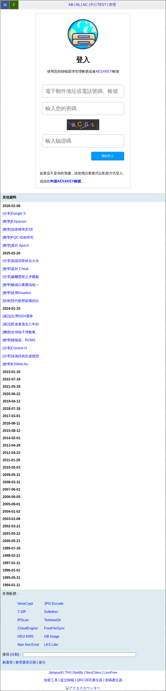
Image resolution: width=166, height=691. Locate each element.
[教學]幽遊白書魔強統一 (21, 285)
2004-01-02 (11, 511)
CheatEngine (28, 628)
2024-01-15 (11, 308)
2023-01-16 (11, 372)
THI (68, 672)
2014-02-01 (11, 438)
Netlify (78, 672)
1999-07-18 (11, 548)
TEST (101, 4)
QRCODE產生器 (89, 680)
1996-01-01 (11, 570)
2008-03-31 (11, 482)
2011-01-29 (11, 460)
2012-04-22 (11, 453)
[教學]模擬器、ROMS (19, 340)
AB (71, 4)
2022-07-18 (11, 379)
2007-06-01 (11, 489)
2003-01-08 (11, 519)
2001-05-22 (11, 533)
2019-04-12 (11, 401)
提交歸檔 (67, 680)
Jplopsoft (55, 672)
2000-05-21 (11, 541)
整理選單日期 (25, 662)
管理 (112, 4)
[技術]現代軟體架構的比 (21, 301)
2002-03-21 (11, 526)
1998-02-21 (11, 555)
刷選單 (7, 662)
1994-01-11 (11, 585)
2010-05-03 (11, 467)
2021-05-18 (11, 386)
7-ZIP (22, 612)
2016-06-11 (11, 423)
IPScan (23, 620)
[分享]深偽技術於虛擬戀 (21, 356)
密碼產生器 (113, 680)
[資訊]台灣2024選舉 (18, 316)
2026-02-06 (11, 206)
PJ (93, 4)
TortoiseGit (52, 620)
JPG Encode (54, 603)
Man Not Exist (28, 644)
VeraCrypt (25, 603)
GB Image (51, 636)
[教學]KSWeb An (15, 364)
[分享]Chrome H (15, 348)
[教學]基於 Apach (16, 245)
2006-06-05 (11, 497)
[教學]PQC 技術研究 (18, 237)
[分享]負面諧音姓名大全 (21, 261)
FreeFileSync (54, 628)
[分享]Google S (14, 213)
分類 (14, 654)
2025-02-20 (11, 253)
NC (85, 4)
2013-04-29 (11, 445)
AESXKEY (104, 71)
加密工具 (51, 680)
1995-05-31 (11, 577)
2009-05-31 (11, 475)
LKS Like (51, 644)
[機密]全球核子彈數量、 (21, 332)
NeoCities (93, 672)
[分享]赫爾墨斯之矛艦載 (21, 277)
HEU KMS (26, 636)
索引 (42, 662)
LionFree (110, 672)
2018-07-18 (11, 408)
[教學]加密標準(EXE (18, 229)
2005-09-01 (11, 504)
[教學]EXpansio (14, 221)
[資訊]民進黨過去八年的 (21, 324)
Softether (51, 612)
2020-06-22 (11, 394)
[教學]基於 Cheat (15, 269)
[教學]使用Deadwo (17, 293)
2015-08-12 (11, 430)
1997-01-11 (11, 563)
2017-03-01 (11, 416)
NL (78, 4)
